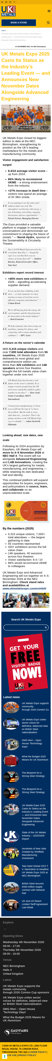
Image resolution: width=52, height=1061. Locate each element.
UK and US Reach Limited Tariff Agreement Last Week (35, 904)
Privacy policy (27, 1055)
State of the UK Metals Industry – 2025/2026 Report (34, 835)
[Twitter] (2, 2)
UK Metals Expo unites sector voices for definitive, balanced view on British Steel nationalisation (35, 726)
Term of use (9, 1055)
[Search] (45, 627)
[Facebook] (6, 2)
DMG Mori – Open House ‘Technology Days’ (32, 743)
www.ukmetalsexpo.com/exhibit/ (24, 588)
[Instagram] (14, 2)
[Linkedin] (10, 2)
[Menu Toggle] (49, 11)
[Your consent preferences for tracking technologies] (4, 1056)
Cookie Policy (37, 1052)
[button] (18, 22)
